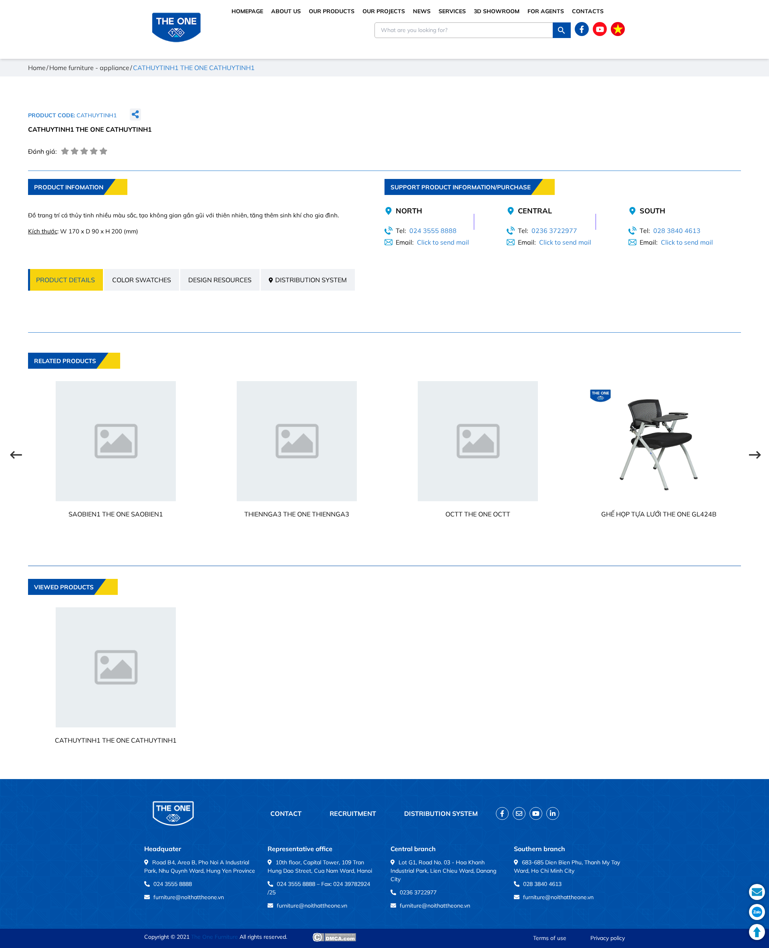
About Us (286, 11)
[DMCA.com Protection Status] (334, 937)
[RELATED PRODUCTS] (74, 374)
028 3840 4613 (677, 231)
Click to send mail (443, 242)
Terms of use (549, 938)
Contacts (588, 11)
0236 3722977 (554, 231)
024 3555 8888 (433, 231)
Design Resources (220, 280)
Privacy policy (607, 938)
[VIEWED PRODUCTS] (73, 601)
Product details (65, 280)
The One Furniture (214, 936)
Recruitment (353, 813)
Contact (286, 813)
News (422, 11)
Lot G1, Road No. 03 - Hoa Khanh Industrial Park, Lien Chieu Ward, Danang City (443, 871)
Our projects (383, 11)
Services (452, 11)
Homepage (247, 11)
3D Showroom (496, 11)
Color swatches (141, 280)
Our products (331, 11)
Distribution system (311, 280)
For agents (545, 11)
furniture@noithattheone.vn (188, 897)
